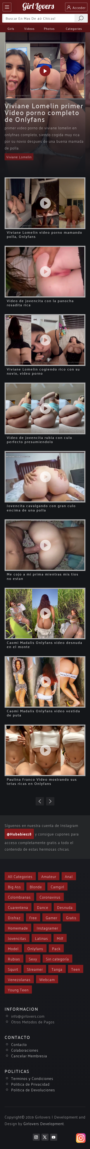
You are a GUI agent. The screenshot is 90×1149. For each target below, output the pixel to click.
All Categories (20, 876)
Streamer (35, 969)
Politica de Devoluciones (33, 1089)
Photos (49, 28)
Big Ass (14, 886)
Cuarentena (18, 907)
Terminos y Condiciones (32, 1078)
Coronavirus (50, 896)
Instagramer (47, 927)
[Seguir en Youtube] (53, 1137)
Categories (74, 28)
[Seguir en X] (45, 1137)
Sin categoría (57, 958)
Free (33, 917)
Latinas (41, 938)
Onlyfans (35, 948)
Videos (29, 28)
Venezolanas (19, 979)
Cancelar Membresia (29, 1055)
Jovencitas (17, 938)
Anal (69, 876)
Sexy (33, 958)
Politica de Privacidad (30, 1083)
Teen (75, 969)
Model (13, 948)
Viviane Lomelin (19, 157)
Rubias (14, 958)
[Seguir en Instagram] (36, 1137)
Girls (10, 28)
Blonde (36, 886)
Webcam (47, 979)
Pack (56, 948)
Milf (60, 938)
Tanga (57, 969)
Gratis (71, 917)
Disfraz (14, 917)
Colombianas (19, 896)
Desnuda (65, 907)
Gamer (51, 917)
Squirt (13, 969)
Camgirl (57, 886)
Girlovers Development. (43, 1123)
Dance (42, 907)
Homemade (18, 927)
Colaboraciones (24, 1049)
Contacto (19, 1044)
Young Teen (18, 989)
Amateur (48, 876)
